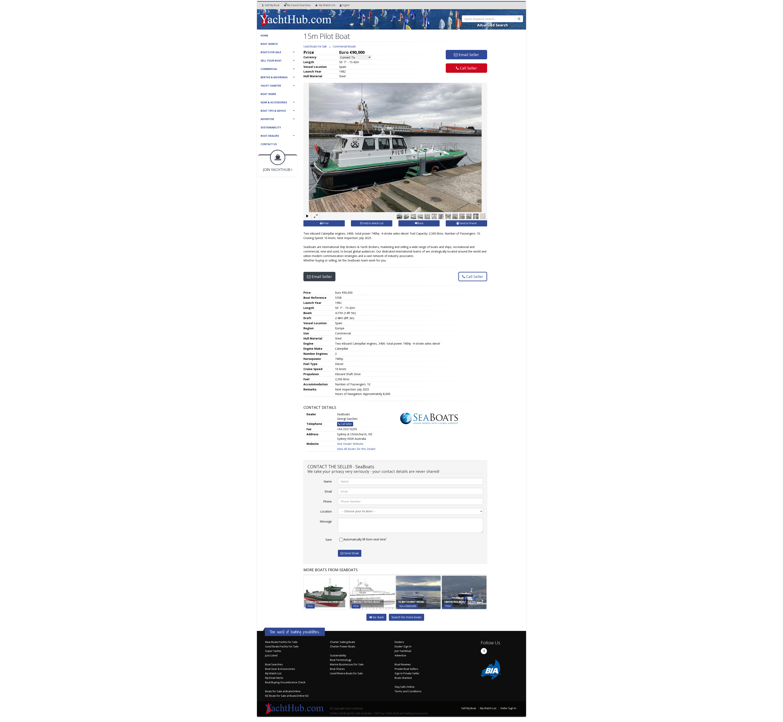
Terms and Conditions (408, 691)
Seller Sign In (508, 708)
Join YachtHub (403, 651)
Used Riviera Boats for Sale (346, 673)
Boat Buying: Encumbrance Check (285, 682)
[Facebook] (484, 651)
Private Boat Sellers (406, 669)
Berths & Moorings (274, 77)
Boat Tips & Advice (273, 110)
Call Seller (468, 68)
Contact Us (269, 144)
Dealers (399, 642)
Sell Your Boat (271, 60)
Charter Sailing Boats (342, 642)
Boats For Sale (271, 52)
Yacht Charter (271, 85)
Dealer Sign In (403, 646)
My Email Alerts (274, 678)
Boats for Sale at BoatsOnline (283, 691)
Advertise (267, 119)
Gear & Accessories (274, 102)
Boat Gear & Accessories (280, 669)
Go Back (378, 617)
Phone (327, 501)
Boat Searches (274, 664)
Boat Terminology (340, 660)
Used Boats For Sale (315, 46)
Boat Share (268, 94)
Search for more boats (406, 617)
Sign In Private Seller (407, 673)
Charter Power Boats (342, 646)
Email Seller (468, 54)
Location (326, 511)
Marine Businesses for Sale (347, 664)
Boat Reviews (403, 664)
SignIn (346, 5)
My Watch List (273, 673)
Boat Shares (337, 669)
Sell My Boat (271, 5)
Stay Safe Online (405, 687)
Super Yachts (273, 651)
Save (328, 539)
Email (328, 491)
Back (420, 223)
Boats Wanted (403, 678)
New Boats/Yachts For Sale (281, 642)
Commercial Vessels (344, 46)
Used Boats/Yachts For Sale (282, 646)
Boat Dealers (270, 136)
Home (264, 35)
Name (328, 481)
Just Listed (271, 655)
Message (326, 521)
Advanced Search (492, 25)
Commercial (269, 69)
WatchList (327, 5)
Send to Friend (468, 223)
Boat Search (269, 44)
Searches (299, 5)
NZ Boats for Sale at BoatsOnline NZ (287, 696)
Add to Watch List (373, 223)
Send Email (351, 553)
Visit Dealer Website (350, 444)
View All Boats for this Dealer (356, 449)
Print (325, 223)
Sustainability (271, 127)
